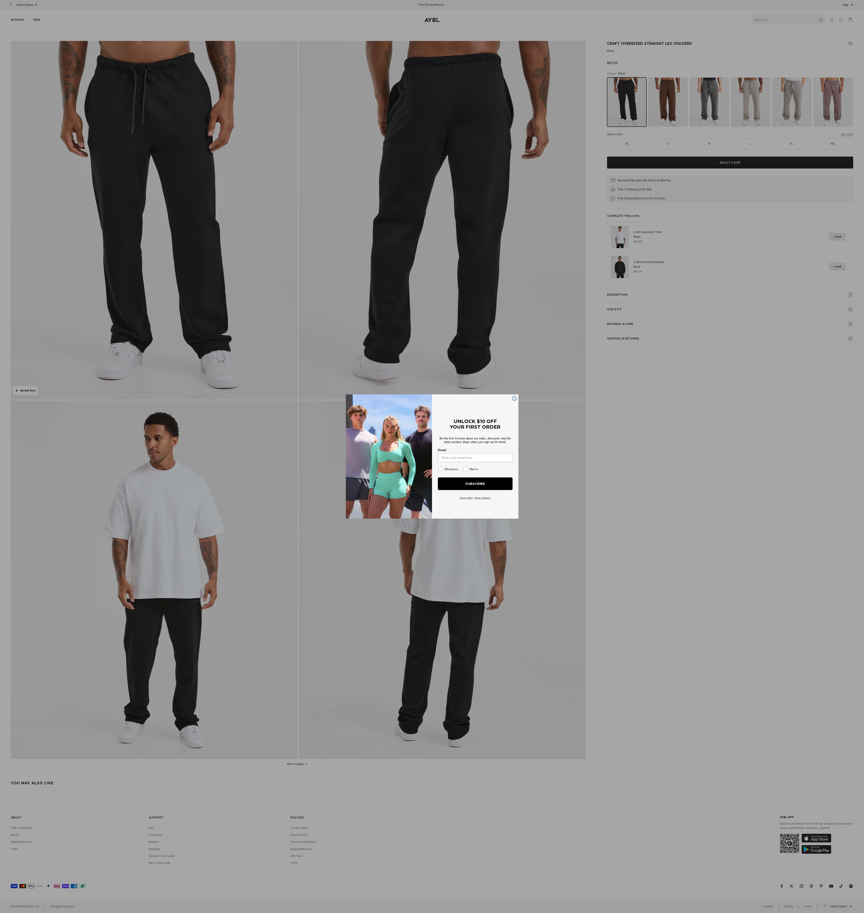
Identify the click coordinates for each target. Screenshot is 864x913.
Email (442, 450)
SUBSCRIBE (475, 484)
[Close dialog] (514, 398)
